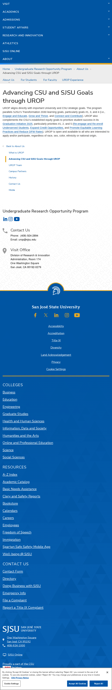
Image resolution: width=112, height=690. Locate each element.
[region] (56, 679)
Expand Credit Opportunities (46, 127)
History (12, 177)
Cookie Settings (56, 369)
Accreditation (56, 333)
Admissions (11, 19)
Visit (6, 4)
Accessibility (56, 326)
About (8, 59)
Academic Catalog (16, 482)
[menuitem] (9, 80)
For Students (29, 80)
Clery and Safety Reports (21, 496)
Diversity (56, 348)
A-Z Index (10, 474)
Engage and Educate (15, 115)
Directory (9, 578)
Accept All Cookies (77, 683)
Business (9, 392)
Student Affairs (15, 27)
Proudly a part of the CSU (18, 664)
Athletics (10, 43)
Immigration (12, 539)
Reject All (98, 683)
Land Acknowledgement (56, 355)
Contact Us (14, 184)
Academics (11, 12)
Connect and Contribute (68, 115)
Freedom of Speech (17, 532)
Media (12, 190)
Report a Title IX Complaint (23, 607)
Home (6, 69)
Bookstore (10, 503)
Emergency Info (14, 593)
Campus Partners (17, 171)
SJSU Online (11, 51)
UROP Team (15, 165)
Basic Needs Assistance (20, 489)
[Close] (107, 672)
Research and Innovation (23, 35)
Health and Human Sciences (23, 421)
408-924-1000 (16, 645)
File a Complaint (15, 600)
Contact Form (13, 571)
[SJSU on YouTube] (77, 315)
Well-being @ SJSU (17, 554)
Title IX (56, 340)
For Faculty (50, 80)
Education (10, 399)
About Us (82, 69)
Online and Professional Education (28, 442)
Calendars (10, 510)
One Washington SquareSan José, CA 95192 (21, 639)
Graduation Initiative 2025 (18, 123)
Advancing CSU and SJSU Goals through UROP (34, 159)
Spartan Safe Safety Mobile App (26, 546)
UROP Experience (72, 80)
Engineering (11, 406)
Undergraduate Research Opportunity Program (43, 69)
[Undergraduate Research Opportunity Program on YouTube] (16, 219)
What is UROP (16, 152)
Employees (11, 525)
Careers (8, 518)
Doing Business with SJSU (22, 586)
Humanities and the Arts (21, 435)
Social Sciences (14, 457)
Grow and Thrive (38, 115)
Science (8, 450)
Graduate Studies (15, 414)
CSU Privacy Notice (20, 677)
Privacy (56, 362)
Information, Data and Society (25, 428)
